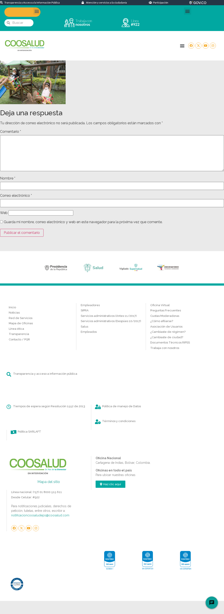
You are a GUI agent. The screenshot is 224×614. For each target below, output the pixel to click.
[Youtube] (206, 46)
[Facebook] (191, 46)
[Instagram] (213, 46)
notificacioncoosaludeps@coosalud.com (40, 515)
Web (4, 213)
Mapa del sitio (48, 482)
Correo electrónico (16, 195)
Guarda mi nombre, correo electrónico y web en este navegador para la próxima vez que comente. (83, 222)
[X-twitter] (198, 46)
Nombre (7, 178)
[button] (36, 11)
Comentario (10, 131)
